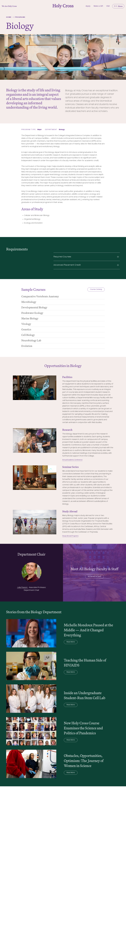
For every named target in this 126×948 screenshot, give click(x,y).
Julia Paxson (22, 587)
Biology (62, 129)
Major (39, 129)
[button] (118, 6)
